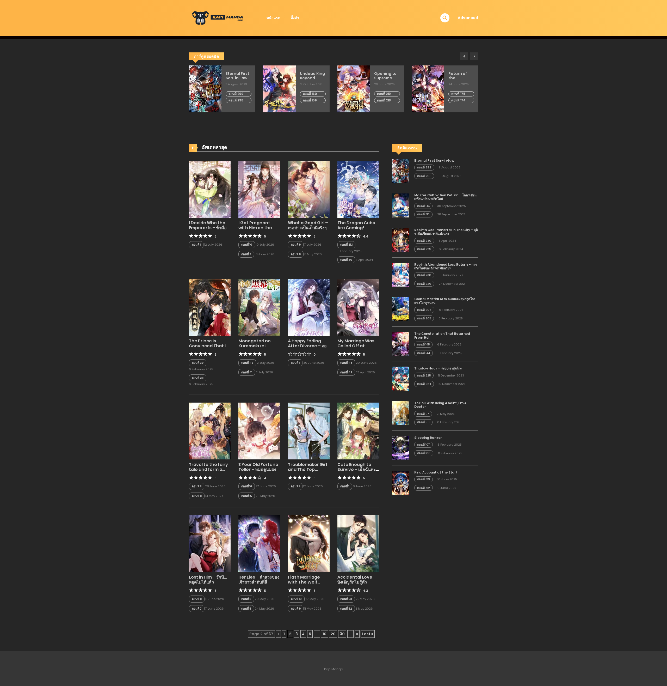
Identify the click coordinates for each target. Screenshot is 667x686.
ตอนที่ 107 (423, 444)
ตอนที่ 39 (197, 363)
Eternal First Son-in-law (237, 75)
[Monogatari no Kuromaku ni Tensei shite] (259, 307)
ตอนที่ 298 (235, 100)
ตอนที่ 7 (197, 608)
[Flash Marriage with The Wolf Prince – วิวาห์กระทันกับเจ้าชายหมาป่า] (309, 543)
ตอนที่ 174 (458, 100)
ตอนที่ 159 (310, 100)
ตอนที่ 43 (346, 363)
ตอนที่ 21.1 (346, 244)
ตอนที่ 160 (310, 94)
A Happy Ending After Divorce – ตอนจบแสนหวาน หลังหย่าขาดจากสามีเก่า (309, 348)
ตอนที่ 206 (424, 310)
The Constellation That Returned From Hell (442, 335)
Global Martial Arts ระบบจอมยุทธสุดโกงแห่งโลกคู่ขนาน (444, 301)
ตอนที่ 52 (346, 608)
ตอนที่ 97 (423, 414)
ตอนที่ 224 (424, 384)
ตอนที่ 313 (423, 479)
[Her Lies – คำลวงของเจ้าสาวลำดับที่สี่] (259, 543)
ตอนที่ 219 (384, 94)
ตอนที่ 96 (423, 422)
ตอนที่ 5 (246, 608)
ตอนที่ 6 (246, 599)
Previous (464, 56)
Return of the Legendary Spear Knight (461, 75)
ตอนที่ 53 (346, 599)
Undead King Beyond (312, 75)
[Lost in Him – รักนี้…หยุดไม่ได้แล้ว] (210, 543)
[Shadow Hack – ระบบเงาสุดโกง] (400, 378)
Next (474, 56)
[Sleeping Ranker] (400, 447)
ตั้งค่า (295, 17)
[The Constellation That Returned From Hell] (400, 343)
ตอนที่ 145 (423, 344)
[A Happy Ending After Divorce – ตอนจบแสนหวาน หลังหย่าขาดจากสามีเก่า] (309, 307)
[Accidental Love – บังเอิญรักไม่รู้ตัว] (358, 543)
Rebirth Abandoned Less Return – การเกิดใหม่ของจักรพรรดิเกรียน (445, 266)
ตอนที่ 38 (197, 378)
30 (342, 633)
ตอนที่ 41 (246, 372)
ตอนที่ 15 (246, 496)
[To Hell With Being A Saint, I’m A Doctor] (400, 413)
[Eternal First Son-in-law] (400, 170)
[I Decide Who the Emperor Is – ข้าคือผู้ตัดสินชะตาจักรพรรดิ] (210, 189)
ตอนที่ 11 (196, 486)
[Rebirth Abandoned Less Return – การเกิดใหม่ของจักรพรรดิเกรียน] (400, 274)
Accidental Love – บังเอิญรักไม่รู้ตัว (356, 579)
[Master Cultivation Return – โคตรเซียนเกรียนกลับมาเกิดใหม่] (400, 205)
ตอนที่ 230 (424, 241)
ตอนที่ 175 (458, 94)
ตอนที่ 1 (196, 244)
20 (333, 633)
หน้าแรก (273, 17)
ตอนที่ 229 (424, 249)
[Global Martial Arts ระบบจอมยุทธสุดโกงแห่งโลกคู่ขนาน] (400, 309)
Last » (367, 633)
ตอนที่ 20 (346, 260)
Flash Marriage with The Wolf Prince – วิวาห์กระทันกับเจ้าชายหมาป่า (308, 584)
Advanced (468, 17)
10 (324, 633)
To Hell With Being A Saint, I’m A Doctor (440, 405)
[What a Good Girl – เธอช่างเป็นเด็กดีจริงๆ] (309, 189)
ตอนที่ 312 (423, 488)
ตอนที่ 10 (246, 244)
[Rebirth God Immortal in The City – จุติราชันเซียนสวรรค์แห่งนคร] (400, 239)
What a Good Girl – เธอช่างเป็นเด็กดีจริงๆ (308, 225)
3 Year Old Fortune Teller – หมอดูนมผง (258, 467)
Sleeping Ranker (428, 437)
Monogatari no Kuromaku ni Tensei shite (254, 346)
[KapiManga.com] (219, 17)
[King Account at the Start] (400, 482)
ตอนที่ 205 (424, 318)
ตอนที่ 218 (384, 100)
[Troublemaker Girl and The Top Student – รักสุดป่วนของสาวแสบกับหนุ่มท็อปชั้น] (309, 430)
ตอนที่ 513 (423, 214)
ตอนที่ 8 (296, 254)
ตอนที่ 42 (247, 363)
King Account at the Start (436, 472)
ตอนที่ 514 (423, 206)
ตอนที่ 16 (246, 486)
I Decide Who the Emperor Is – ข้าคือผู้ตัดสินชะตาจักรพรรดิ (209, 228)
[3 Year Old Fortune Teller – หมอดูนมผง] (259, 430)
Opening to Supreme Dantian (385, 75)
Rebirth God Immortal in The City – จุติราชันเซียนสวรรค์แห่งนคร (446, 232)
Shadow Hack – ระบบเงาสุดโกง (438, 368)
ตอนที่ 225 (424, 375)
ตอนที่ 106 (423, 453)
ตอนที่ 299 (235, 94)
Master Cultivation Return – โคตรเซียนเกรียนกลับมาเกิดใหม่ (445, 197)
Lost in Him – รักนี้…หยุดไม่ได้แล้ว (208, 579)
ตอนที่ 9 (246, 254)
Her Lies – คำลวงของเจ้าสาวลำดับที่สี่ (258, 579)
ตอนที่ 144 (423, 353)
